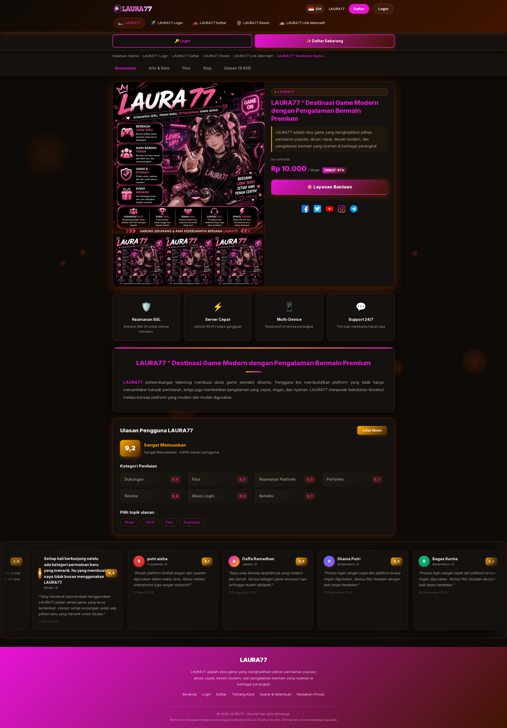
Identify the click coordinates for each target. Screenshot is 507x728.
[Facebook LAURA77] (305, 209)
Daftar (359, 9)
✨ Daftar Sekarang (325, 41)
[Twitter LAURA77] (317, 209)
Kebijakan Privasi (311, 694)
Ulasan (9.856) (237, 68)
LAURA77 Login (167, 22)
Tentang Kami (243, 694)
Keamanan (192, 522)
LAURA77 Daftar (209, 22)
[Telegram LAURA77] (354, 209)
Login (383, 9)
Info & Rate (159, 68)
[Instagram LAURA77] (341, 209)
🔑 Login (182, 41)
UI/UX (150, 522)
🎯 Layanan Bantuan (329, 186)
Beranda (190, 694)
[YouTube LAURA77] (329, 209)
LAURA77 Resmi (252, 22)
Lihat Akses (372, 430)
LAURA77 (129, 22)
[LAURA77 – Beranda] (133, 8)
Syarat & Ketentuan (276, 694)
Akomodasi (125, 68)
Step (207, 68)
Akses (129, 522)
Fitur (186, 68)
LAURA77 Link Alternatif (302, 22)
